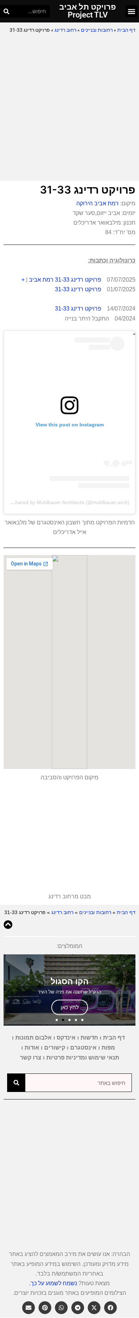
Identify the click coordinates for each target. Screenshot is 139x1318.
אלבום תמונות (33, 1037)
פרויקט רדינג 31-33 (78, 289)
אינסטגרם (83, 1047)
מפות (108, 1047)
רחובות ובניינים (97, 30)
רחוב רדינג (65, 30)
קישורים (54, 1047)
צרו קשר (30, 1057)
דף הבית (126, 30)
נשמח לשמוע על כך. (53, 1283)
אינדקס (66, 1037)
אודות (32, 1047)
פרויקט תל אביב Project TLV (87, 10)
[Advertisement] (69, 107)
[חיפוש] (6, 11)
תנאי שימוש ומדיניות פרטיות (82, 1057)
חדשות (89, 1037)
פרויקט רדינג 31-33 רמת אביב (65, 280)
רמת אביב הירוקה (97, 203)
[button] (131, 11)
